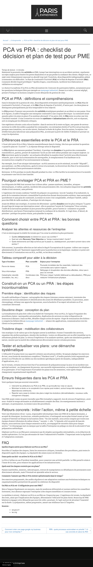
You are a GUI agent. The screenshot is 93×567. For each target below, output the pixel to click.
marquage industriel (49, 90)
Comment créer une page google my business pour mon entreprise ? (22, 530)
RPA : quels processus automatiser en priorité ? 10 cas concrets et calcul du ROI (68, 530)
